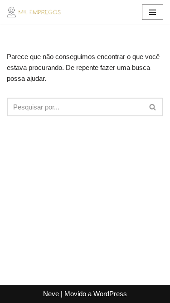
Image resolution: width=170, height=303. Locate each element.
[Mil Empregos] (34, 12)
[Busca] (153, 107)
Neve (51, 294)
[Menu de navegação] (152, 12)
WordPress (110, 294)
